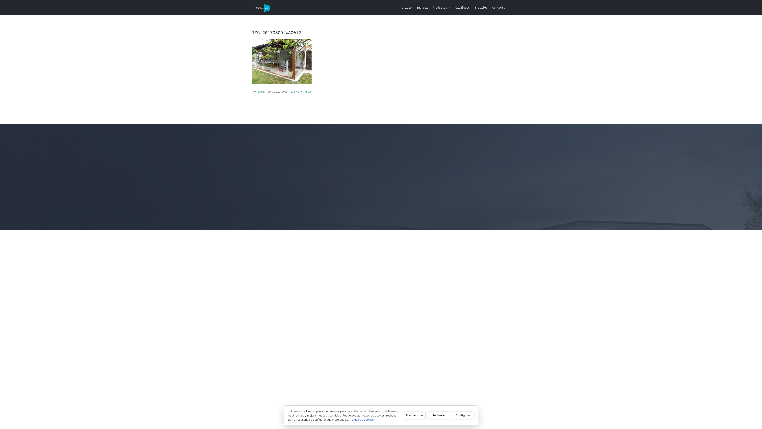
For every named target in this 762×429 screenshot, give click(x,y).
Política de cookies (362, 419)
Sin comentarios (301, 92)
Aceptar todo (414, 415)
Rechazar (438, 415)
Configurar (463, 415)
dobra (261, 92)
